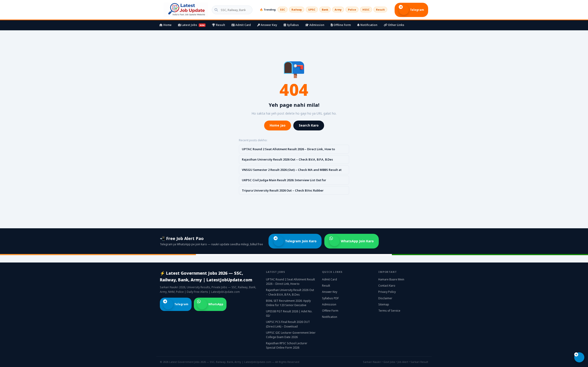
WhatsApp (215, 304)
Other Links (395, 25)
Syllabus (292, 25)
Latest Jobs (193, 25)
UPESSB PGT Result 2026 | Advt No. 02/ (289, 313)
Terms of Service (389, 311)
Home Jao (278, 125)
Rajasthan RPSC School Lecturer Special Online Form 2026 (286, 345)
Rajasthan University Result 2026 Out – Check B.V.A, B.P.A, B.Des (287, 159)
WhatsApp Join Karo (357, 241)
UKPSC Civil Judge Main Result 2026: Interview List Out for (284, 180)
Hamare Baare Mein (391, 279)
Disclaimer (385, 298)
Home (167, 25)
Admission (316, 25)
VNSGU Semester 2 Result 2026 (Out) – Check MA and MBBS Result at (292, 170)
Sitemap (383, 304)
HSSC (366, 9)
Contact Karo (386, 286)
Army (338, 9)
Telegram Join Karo (301, 241)
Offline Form (342, 25)
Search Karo (309, 125)
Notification (368, 25)
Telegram (417, 10)
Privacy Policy (387, 292)
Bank (325, 9)
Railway (296, 9)
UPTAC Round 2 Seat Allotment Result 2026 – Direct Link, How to (288, 149)
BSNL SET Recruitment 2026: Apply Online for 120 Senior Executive (288, 303)
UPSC (311, 9)
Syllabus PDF (330, 298)
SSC (282, 9)
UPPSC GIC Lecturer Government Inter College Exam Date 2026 (291, 335)
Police (352, 9)
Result (380, 9)
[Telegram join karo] (579, 357)
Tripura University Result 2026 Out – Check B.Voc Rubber (283, 190)
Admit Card (243, 25)
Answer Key (268, 25)
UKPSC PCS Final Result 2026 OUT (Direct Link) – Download (288, 324)
